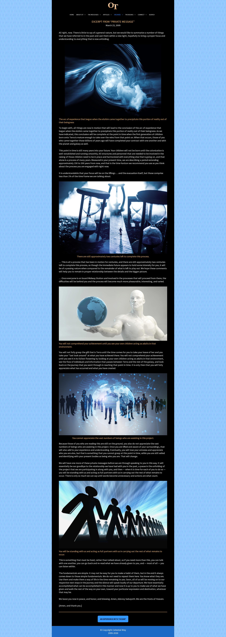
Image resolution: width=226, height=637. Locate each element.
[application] (84, 14)
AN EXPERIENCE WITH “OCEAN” (113, 619)
